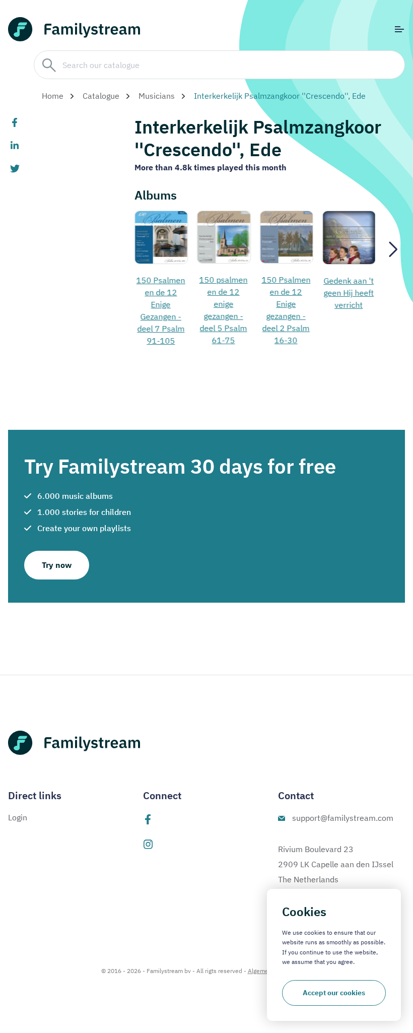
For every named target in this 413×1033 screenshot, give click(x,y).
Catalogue (101, 96)
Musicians (157, 96)
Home (52, 96)
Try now (57, 565)
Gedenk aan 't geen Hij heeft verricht (348, 293)
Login (17, 817)
